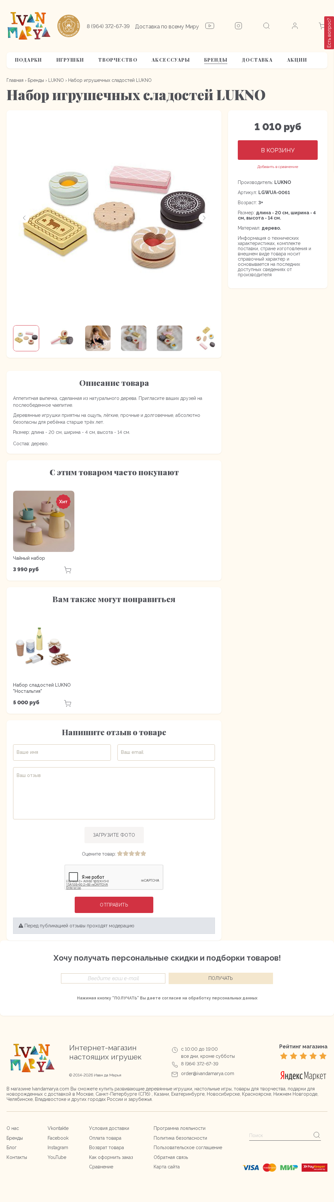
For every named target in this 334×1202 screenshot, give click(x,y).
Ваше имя (27, 752)
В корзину (278, 150)
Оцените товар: (99, 854)
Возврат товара (106, 1147)
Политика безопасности (180, 1138)
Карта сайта (167, 1166)
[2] (126, 854)
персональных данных (234, 998)
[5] (143, 854)
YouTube (57, 1157)
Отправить (114, 904)
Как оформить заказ (111, 1157)
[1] (120, 854)
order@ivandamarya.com (207, 1073)
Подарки (28, 60)
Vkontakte (58, 1128)
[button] (24, 218)
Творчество (117, 60)
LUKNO (56, 80)
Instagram (58, 1147)
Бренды (215, 60)
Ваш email (132, 752)
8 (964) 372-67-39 (108, 26)
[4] (137, 854)
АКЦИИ (297, 60)
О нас (13, 1128)
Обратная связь (171, 1157)
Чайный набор (29, 558)
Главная (15, 80)
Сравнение (101, 1166)
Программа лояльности (179, 1128)
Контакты (17, 1157)
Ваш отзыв (29, 775)
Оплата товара (105, 1138)
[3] (131, 854)
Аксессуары (171, 60)
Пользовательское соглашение (188, 1147)
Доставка (257, 60)
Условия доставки (109, 1128)
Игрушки (70, 60)
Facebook (58, 1138)
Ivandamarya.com (50, 1088)
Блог (12, 1147)
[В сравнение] (277, 167)
